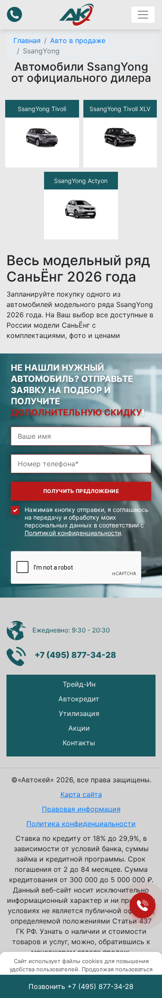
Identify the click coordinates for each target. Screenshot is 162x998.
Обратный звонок (14, 14)
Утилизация (79, 713)
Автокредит (78, 698)
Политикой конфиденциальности (73, 532)
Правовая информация (81, 809)
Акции (79, 728)
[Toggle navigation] (143, 14)
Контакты (79, 742)
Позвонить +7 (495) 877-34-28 (81, 986)
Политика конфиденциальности (81, 823)
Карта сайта (81, 794)
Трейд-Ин (79, 684)
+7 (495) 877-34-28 (75, 655)
